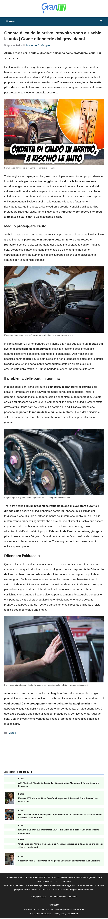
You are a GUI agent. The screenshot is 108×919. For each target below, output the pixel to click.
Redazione (46, 913)
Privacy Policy (59, 913)
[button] (101, 21)
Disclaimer (73, 913)
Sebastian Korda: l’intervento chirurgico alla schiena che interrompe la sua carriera (59, 861)
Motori (12, 732)
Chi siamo (35, 913)
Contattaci (72, 896)
